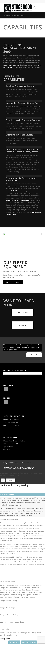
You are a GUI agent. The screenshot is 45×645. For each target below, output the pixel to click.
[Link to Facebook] (36, 465)
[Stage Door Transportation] (18, 7)
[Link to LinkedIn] (40, 465)
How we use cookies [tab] (7, 494)
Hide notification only (29, 642)
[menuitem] (33, 7)
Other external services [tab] (8, 582)
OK (3, 480)
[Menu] (39, 7)
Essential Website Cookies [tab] (9, 519)
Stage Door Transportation (14, 441)
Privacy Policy (5, 639)
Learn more (10, 480)
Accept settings (14, 642)
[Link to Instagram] (33, 465)
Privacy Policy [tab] (5, 629)
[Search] (33, 7)
